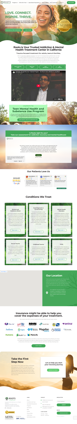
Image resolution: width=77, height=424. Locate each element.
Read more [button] (28, 185)
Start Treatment (53, 2)
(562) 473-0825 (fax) (46, 404)
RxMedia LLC (62, 416)
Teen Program (45, 2)
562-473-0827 (45, 401)
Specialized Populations (34, 2)
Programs (14, 2)
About (61, 2)
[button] (67, 181)
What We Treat (22, 2)
